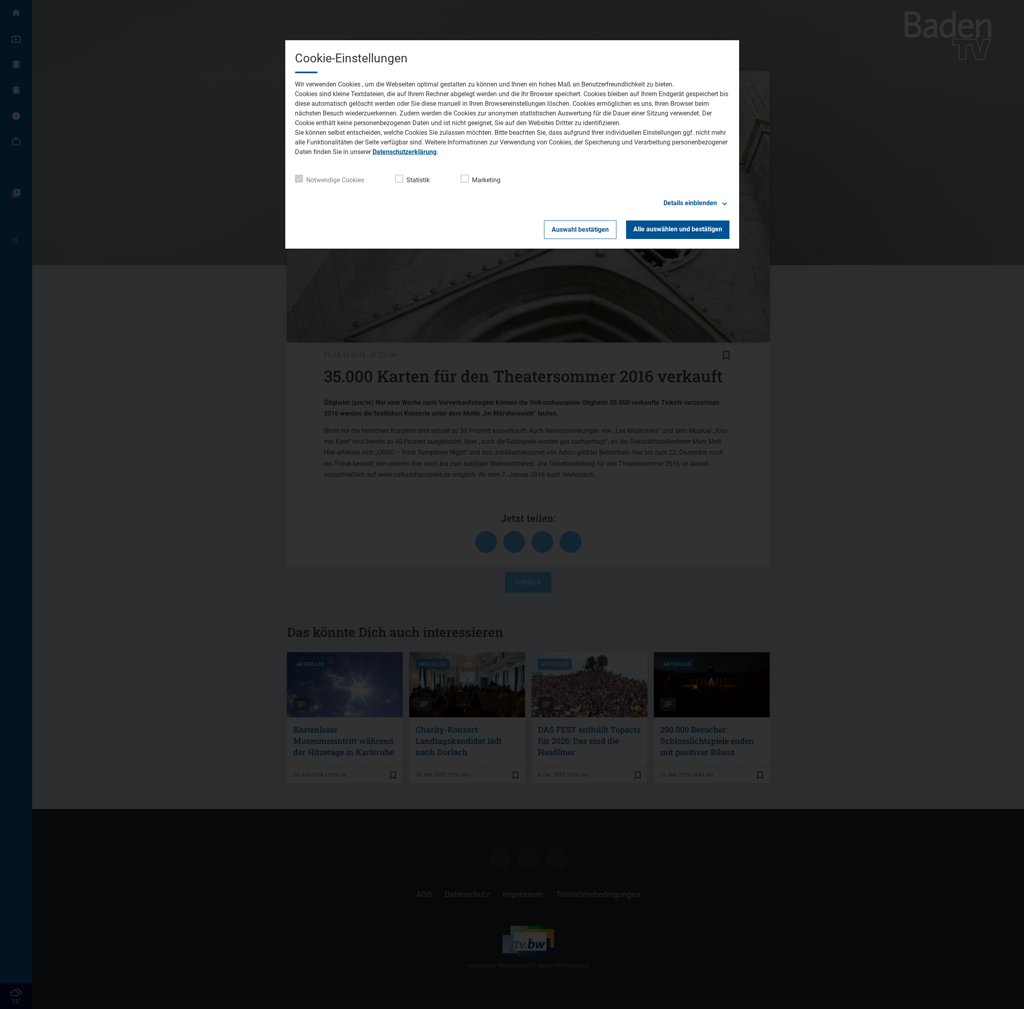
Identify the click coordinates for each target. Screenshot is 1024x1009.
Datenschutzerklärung (405, 152)
